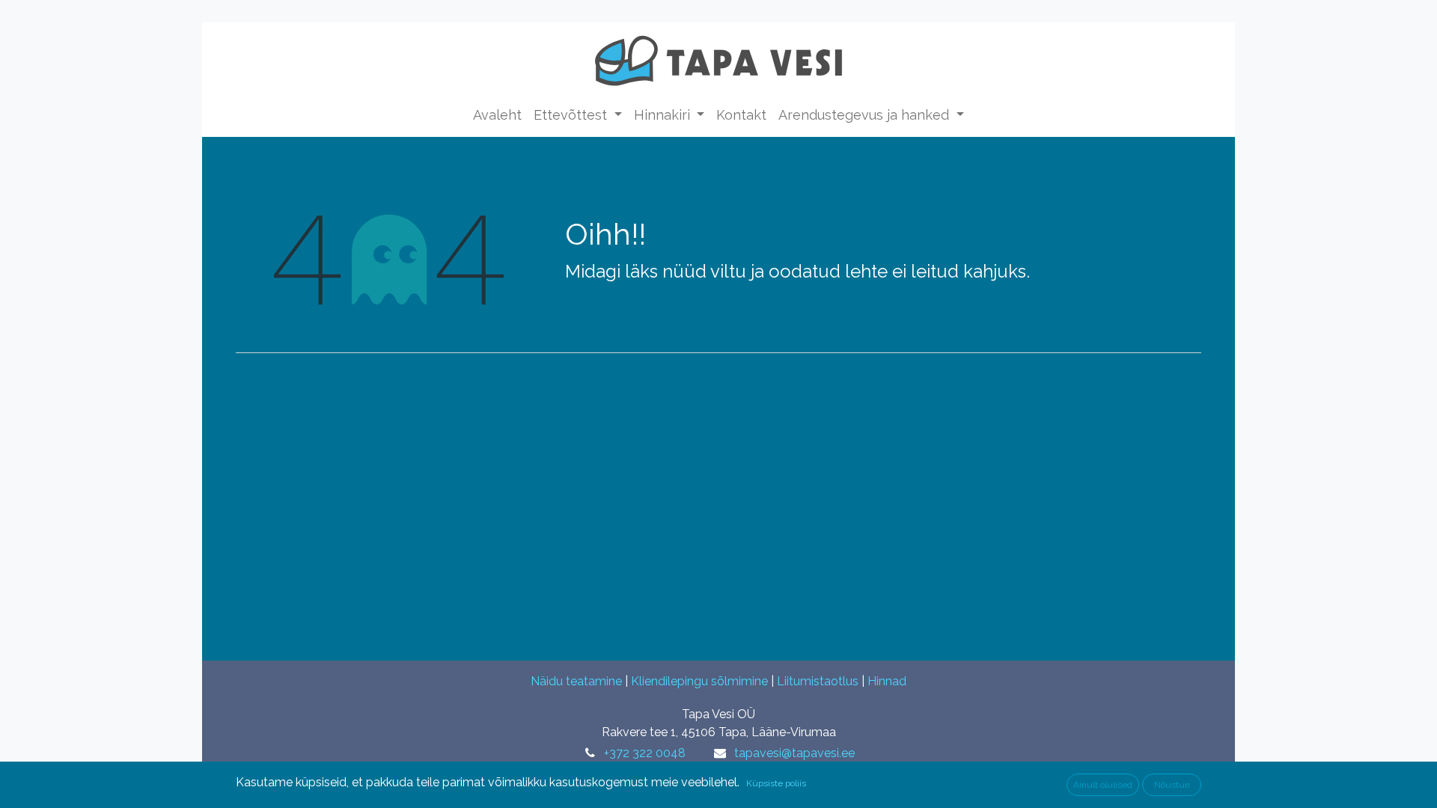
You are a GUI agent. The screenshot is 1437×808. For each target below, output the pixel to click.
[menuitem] (497, 115)
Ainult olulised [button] (1102, 785)
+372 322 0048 (645, 753)
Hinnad (886, 681)
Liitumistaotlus (817, 681)
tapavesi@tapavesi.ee (794, 753)
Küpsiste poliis (776, 783)
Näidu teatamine (576, 681)
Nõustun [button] (1172, 785)
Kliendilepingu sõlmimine (699, 681)
